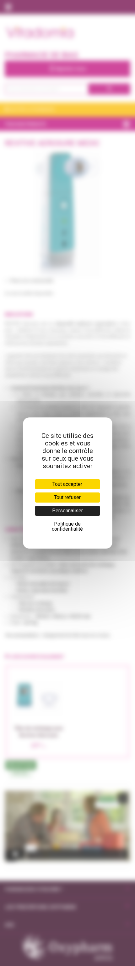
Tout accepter (67, 484)
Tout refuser (67, 497)
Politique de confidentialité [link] (67, 526)
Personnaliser (67, 511)
